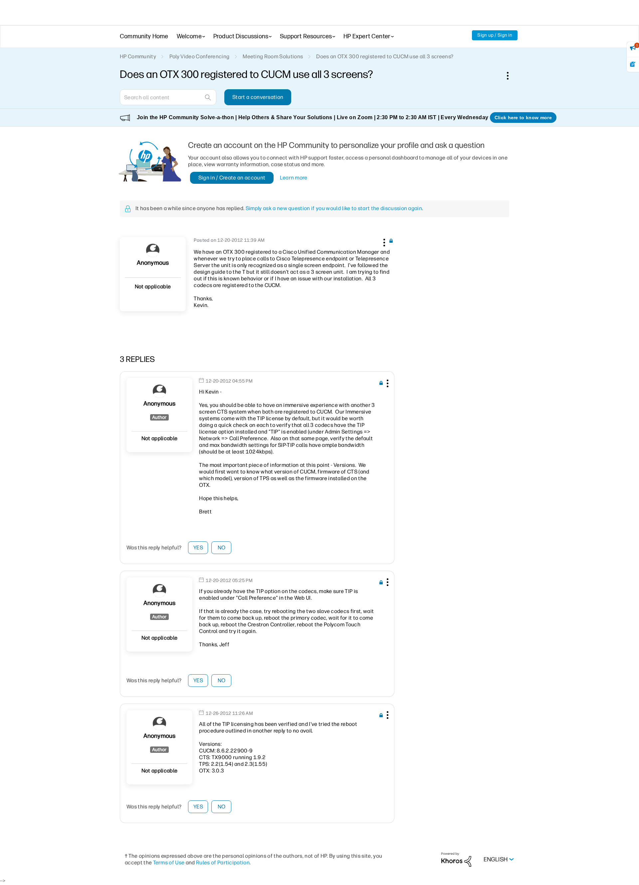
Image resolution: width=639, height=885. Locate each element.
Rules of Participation (223, 862)
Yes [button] (198, 547)
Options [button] (511, 76)
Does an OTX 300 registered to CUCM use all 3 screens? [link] (384, 56)
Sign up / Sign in (494, 35)
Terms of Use (169, 862)
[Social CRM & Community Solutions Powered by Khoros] (456, 859)
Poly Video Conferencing (199, 56)
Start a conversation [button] (257, 97)
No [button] (222, 547)
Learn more (294, 177)
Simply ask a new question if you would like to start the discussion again (334, 208)
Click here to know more (523, 117)
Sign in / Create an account (232, 177)
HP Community (138, 56)
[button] (383, 241)
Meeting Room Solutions (273, 56)
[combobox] (168, 97)
